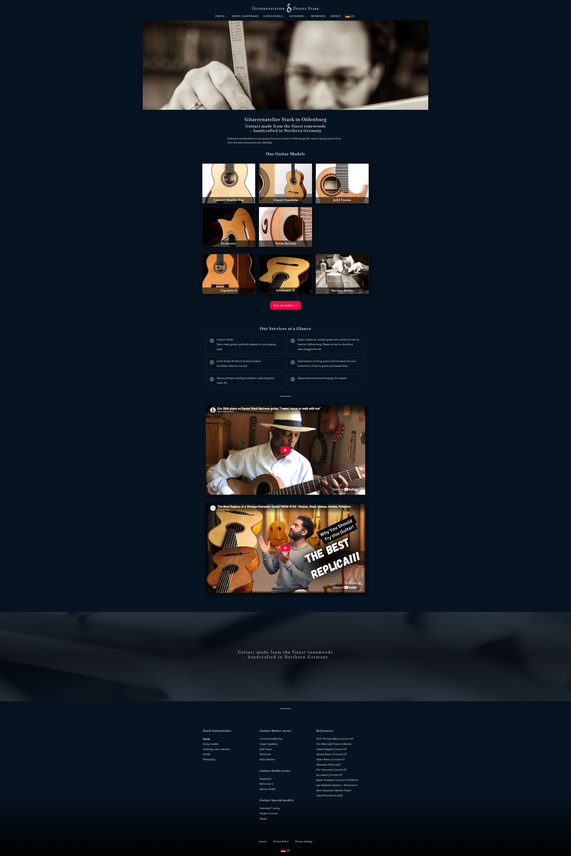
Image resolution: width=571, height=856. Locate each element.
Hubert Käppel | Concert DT (331, 749)
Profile (220, 16)
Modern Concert (269, 813)
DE (352, 16)
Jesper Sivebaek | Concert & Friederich (337, 779)
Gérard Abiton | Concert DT (331, 754)
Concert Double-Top (271, 738)
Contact (335, 16)
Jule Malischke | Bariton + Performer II (336, 785)
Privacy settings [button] (303, 841)
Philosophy (209, 759)
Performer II (266, 783)
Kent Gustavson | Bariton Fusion (333, 790)
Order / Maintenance (245, 16)
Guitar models (272, 16)
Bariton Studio (268, 789)
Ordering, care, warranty (216, 749)
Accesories (296, 16)
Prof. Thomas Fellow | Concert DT (334, 738)
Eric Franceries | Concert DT (331, 769)
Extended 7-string (270, 808)
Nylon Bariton (267, 759)
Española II (265, 778)
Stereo (263, 818)
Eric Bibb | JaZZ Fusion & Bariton (334, 743)
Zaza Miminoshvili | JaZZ (329, 795)
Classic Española (268, 743)
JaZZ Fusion (266, 749)
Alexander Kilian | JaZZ (328, 764)
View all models (283, 305)
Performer (265, 754)
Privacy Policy (281, 841)
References (318, 16)
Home (206, 738)
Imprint (263, 841)
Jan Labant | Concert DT (329, 774)
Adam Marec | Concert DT (330, 759)
